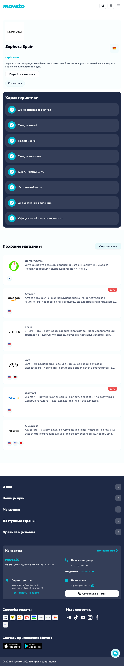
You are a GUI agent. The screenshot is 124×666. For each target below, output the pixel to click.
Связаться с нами (94, 593)
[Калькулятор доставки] (111, 6)
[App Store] (12, 646)
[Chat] (115, 653)
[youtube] (83, 617)
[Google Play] (33, 646)
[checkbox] (114, 48)
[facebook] (97, 617)
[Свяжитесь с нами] (102, 6)
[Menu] (118, 6)
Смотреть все (108, 246)
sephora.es (12, 57)
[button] (62, 270)
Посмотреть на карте (25, 592)
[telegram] (69, 617)
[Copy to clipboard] (93, 586)
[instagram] (90, 617)
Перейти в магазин (22, 74)
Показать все (106, 550)
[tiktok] (76, 617)
